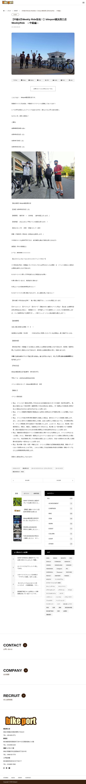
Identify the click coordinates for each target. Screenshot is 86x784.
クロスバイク (16, 468)
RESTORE (69, 572)
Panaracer (59, 572)
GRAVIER (68, 565)
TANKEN (66, 575)
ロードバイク (59, 468)
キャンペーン (62, 586)
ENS (71, 558)
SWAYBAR (57, 575)
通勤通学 (48, 614)
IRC (67, 568)
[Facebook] (6, 768)
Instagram (59, 568)
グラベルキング (50, 590)
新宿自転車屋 (68, 607)
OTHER (51, 544)
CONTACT (28, 777)
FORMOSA (58, 561)
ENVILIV (48, 561)
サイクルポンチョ (51, 593)
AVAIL (47, 558)
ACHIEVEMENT (54, 503)
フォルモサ (49, 600)
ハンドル (58, 597)
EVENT (15, 14)
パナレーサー (68, 597)
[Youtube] (9, 768)
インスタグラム (59, 579)
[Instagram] (4, 768)
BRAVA (55, 558)
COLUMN (52, 533)
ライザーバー (49, 604)
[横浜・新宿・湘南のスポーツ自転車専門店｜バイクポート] (8, 2)
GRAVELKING (58, 565)
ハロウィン (49, 597)
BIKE (50, 513)
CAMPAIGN (52, 508)
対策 (47, 607)
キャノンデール (50, 586)
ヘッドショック (60, 600)
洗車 (58, 611)
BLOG (13, 777)
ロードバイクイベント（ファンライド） (42, 468)
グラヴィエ (61, 590)
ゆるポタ (48, 579)
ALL (48, 498)
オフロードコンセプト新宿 (53, 582)
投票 (54, 607)
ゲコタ (70, 590)
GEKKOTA (67, 561)
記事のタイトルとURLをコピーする (43, 88)
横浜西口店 (26, 468)
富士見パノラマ (67, 604)
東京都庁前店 (49, 611)
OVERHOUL (49, 572)
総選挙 (65, 611)
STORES (5, 777)
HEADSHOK (49, 568)
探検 (60, 607)
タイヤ (61, 593)
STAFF (51, 538)
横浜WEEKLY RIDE (18, 471)
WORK (51, 523)
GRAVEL (48, 565)
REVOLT (48, 575)
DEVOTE (63, 558)
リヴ (58, 604)
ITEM (50, 518)
